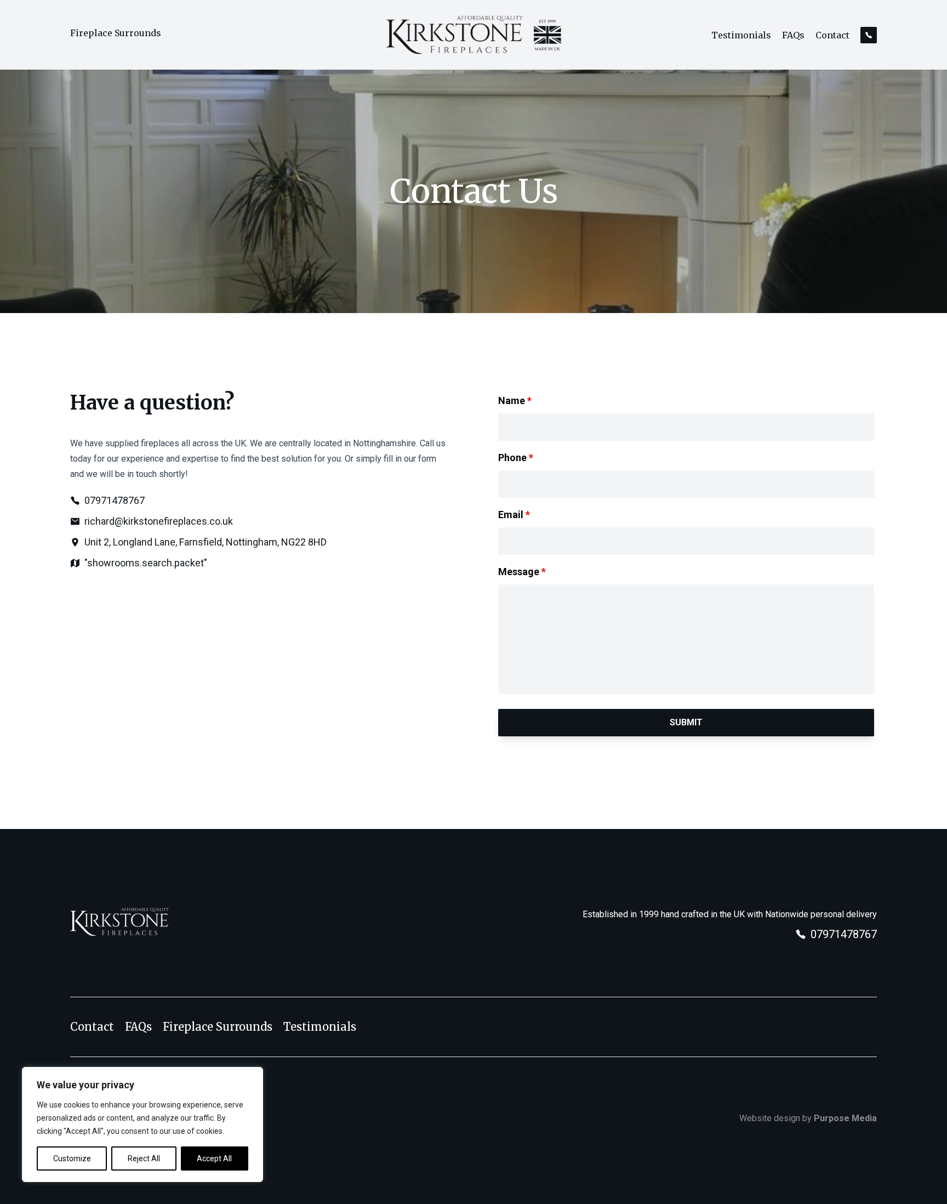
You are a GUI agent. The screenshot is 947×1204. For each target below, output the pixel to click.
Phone (515, 457)
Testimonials (741, 35)
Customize (72, 1158)
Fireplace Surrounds (115, 32)
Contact (832, 35)
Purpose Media (845, 1118)
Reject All (144, 1158)
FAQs (793, 35)
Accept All (214, 1158)
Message (522, 571)
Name (515, 400)
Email (514, 514)
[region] (142, 1124)
